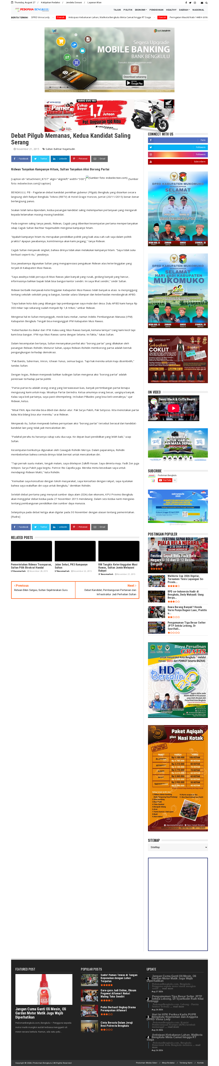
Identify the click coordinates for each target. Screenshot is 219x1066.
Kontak (200, 1063)
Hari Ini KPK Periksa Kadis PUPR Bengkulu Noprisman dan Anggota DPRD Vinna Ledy (172, 1017)
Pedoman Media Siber (146, 1063)
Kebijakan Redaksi (50, 2)
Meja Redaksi (168, 1063)
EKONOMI (140, 10)
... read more (166, 988)
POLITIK (128, 10)
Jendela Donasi (74, 2)
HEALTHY (171, 10)
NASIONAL (198, 10)
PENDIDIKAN (156, 10)
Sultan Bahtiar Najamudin (60, 149)
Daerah (113, 17)
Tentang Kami (185, 1063)
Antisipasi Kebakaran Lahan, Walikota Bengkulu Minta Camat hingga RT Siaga (60, 17)
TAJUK (117, 10)
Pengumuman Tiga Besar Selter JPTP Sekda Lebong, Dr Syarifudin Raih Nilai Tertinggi (175, 999)
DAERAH (183, 10)
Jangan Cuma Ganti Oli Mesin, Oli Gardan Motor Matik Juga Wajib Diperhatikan (40, 1013)
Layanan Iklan (94, 2)
